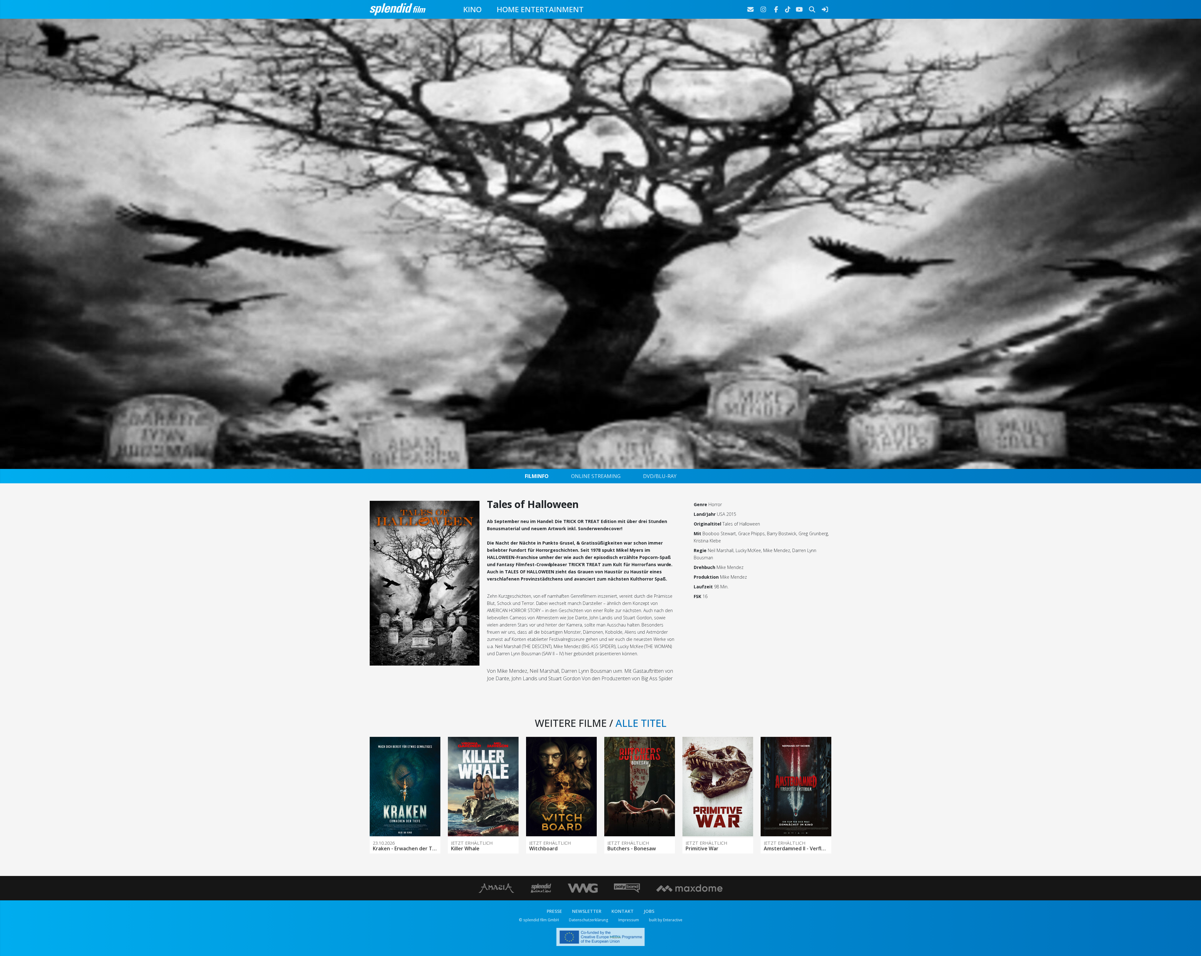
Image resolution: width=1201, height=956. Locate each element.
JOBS (649, 911)
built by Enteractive (665, 920)
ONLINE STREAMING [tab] (596, 476)
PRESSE (554, 911)
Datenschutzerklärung (588, 920)
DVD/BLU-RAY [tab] (660, 476)
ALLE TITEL (641, 723)
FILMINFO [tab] (537, 476)
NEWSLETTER (586, 911)
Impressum (628, 920)
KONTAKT (622, 911)
